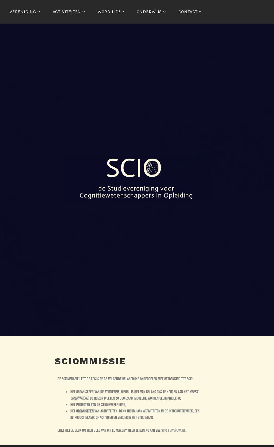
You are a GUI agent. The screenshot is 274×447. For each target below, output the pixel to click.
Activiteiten (67, 11)
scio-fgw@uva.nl (173, 430)
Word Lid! (109, 11)
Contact (188, 11)
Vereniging (23, 11)
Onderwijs (149, 11)
